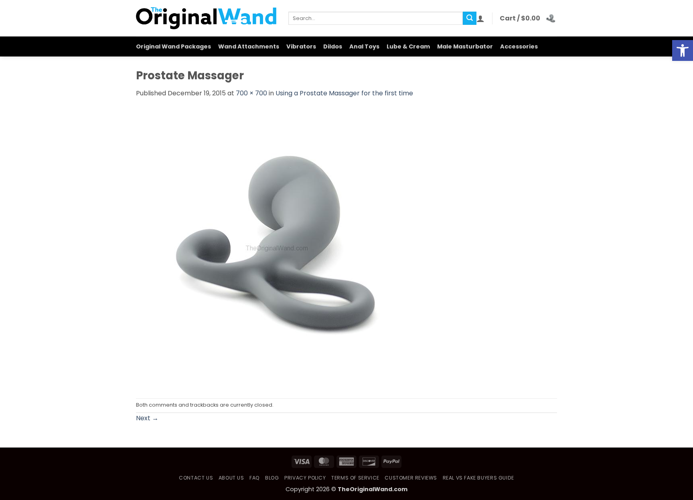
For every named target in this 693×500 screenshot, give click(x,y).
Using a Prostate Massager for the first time (344, 93)
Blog (272, 477)
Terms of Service (355, 477)
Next (147, 418)
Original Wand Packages (173, 46)
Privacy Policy (305, 477)
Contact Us (196, 477)
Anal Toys (364, 46)
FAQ (254, 477)
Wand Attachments (248, 46)
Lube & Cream (408, 46)
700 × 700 (251, 93)
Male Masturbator (465, 46)
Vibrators (301, 46)
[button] (682, 50)
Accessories (519, 46)
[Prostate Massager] (276, 247)
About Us (231, 477)
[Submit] (469, 18)
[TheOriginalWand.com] (206, 18)
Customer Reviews (411, 477)
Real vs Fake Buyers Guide (478, 477)
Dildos (332, 46)
